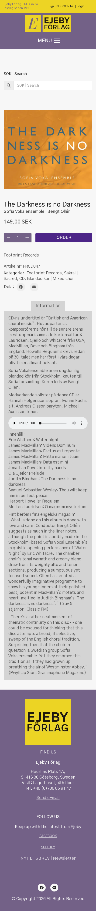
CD (22, 279)
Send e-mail (48, 798)
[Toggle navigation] (48, 41)
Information (48, 305)
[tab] (48, 306)
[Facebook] (21, 287)
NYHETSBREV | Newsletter (48, 858)
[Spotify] (54, 887)
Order (64, 238)
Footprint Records (44, 273)
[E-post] (34, 287)
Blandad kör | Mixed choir (51, 279)
